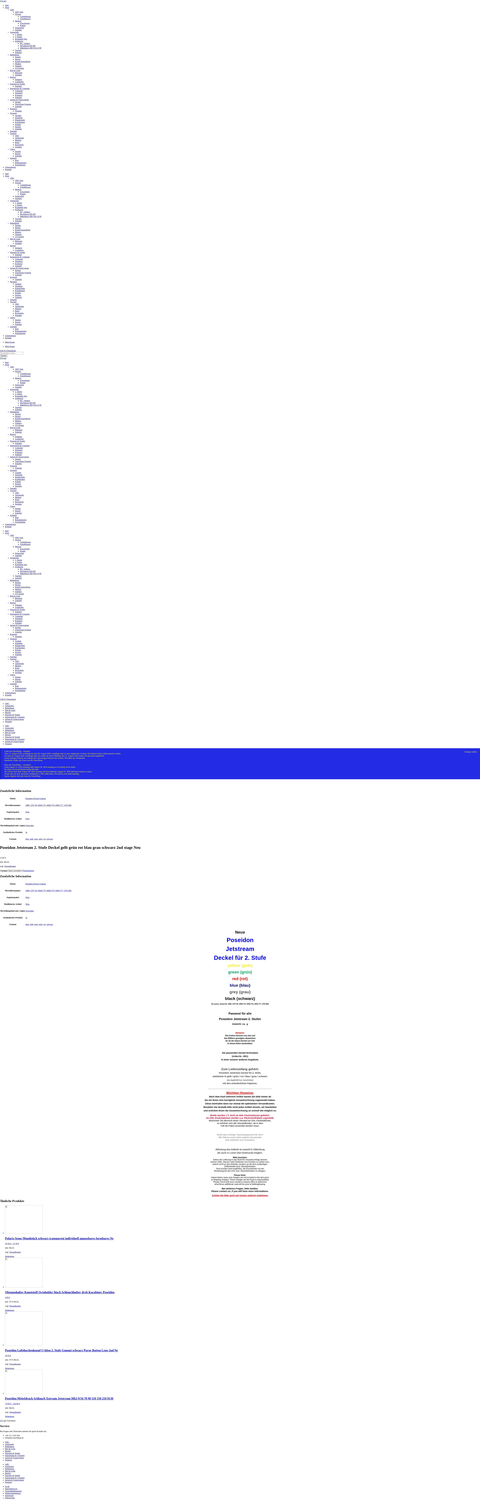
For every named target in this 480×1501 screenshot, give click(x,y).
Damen (18, 57)
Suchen (3, 356)
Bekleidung (14, 55)
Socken (18, 127)
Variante (4, 871)
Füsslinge (18, 118)
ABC (12, 10)
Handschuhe (20, 120)
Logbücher (19, 82)
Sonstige (13, 131)
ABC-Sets (19, 12)
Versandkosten (10, 866)
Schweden (30, 825)
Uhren (12, 149)
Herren (17, 59)
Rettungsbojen (20, 163)
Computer (19, 91)
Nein (27, 812)
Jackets (18, 102)
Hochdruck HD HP (28, 46)
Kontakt (8, 169)
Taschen (18, 50)
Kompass (18, 95)
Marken (18, 64)
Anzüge (18, 115)
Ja (26, 832)
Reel (17, 160)
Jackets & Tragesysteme (19, 100)
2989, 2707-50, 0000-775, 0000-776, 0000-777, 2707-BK (49, 805)
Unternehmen (10, 167)
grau (36, 839)
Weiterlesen (9, 1256)
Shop (7, 7)
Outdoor (18, 66)
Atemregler (14, 32)
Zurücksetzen (28, 871)
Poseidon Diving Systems (36, 798)
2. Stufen (18, 37)
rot (44, 839)
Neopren (13, 113)
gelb (31, 839)
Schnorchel (19, 28)
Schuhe (18, 124)
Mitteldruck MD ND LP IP (30, 48)
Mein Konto (10, 342)
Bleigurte (18, 73)
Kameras (13, 109)
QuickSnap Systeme (23, 104)
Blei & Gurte (15, 70)
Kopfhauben (20, 122)
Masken (18, 21)
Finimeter (18, 93)
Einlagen (18, 79)
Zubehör (18, 30)
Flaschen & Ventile (17, 84)
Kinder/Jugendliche (22, 61)
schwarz (49, 839)
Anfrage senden (470, 752)
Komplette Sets (21, 39)
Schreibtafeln (20, 165)
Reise (17, 142)
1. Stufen (18, 34)
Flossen (18, 14)
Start (7, 5)
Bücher (13, 77)
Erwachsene (25, 23)
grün (40, 839)
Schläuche (19, 41)
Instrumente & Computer (20, 88)
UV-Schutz (19, 68)
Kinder (23, 25)
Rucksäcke (19, 145)
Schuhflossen (25, 19)
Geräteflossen (25, 16)
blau (27, 839)
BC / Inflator (25, 43)
